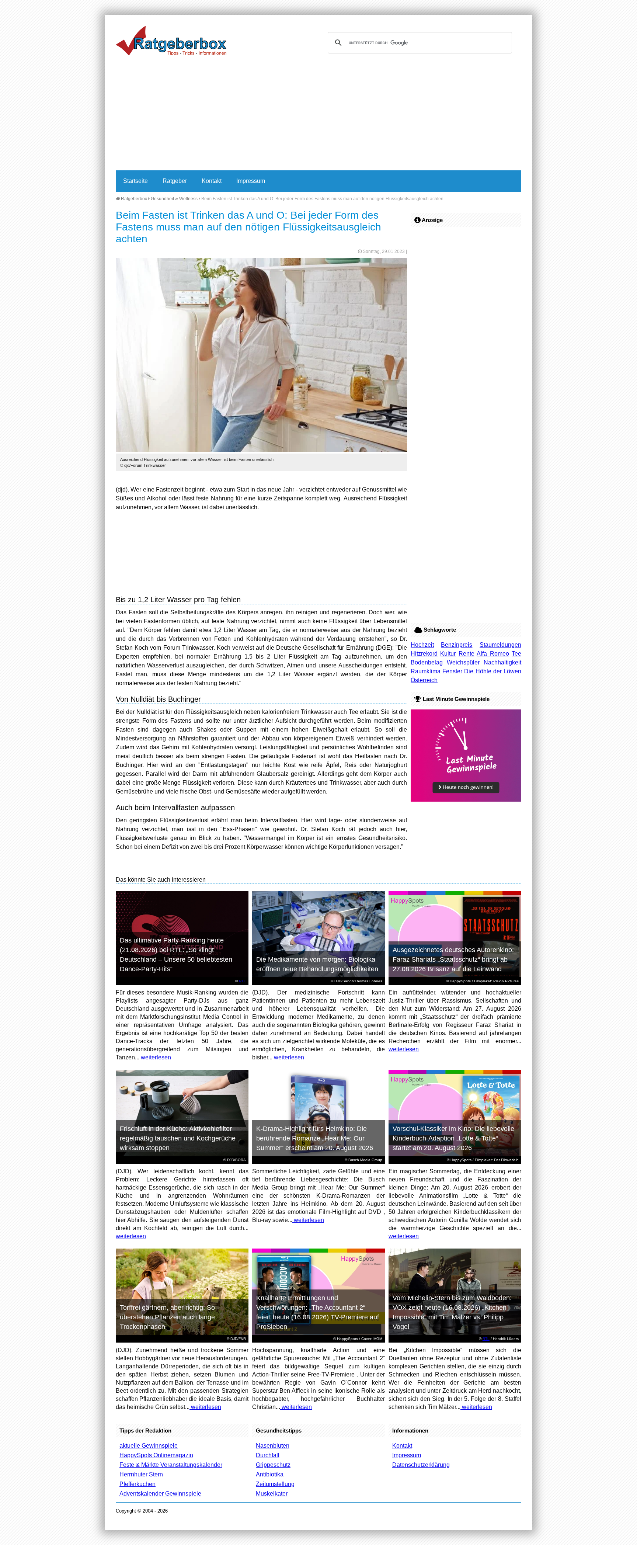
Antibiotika (269, 1474)
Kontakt (212, 181)
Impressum (250, 181)
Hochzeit (422, 645)
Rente (466, 653)
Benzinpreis (456, 645)
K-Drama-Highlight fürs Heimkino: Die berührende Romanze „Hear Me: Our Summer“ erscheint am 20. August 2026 (314, 1138)
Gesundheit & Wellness (174, 198)
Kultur (448, 653)
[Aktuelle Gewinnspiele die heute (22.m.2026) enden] (466, 799)
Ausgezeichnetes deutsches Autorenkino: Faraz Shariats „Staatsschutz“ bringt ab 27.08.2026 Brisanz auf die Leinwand (453, 959)
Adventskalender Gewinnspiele (160, 1493)
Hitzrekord (424, 653)
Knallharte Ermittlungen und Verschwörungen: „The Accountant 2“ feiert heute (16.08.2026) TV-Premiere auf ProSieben (317, 1312)
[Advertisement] (318, 115)
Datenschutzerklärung (421, 1465)
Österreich (424, 680)
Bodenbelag (427, 662)
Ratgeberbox (133, 198)
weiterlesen (155, 1057)
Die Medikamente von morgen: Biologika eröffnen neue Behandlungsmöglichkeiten (317, 964)
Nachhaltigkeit (502, 662)
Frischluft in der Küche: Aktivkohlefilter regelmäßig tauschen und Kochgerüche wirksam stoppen (178, 1138)
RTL (242, 981)
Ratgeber (175, 181)
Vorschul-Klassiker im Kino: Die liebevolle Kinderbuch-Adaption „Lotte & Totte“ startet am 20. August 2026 (453, 1138)
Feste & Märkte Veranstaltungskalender (170, 1465)
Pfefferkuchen (137, 1484)
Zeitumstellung (275, 1484)
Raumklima (426, 671)
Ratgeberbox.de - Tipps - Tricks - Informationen (171, 40)
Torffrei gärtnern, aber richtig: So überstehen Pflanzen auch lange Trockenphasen (167, 1317)
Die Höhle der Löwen (492, 671)
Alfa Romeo (493, 653)
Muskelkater (272, 1493)
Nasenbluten (272, 1445)
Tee (516, 653)
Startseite (135, 181)
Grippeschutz (273, 1465)
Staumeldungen (500, 645)
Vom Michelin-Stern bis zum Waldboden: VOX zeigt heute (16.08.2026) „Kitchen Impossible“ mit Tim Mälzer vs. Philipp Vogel (452, 1312)
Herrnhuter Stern (141, 1474)
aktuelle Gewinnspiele (148, 1445)
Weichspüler (463, 662)
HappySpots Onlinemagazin (156, 1455)
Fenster (452, 671)
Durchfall (267, 1455)
